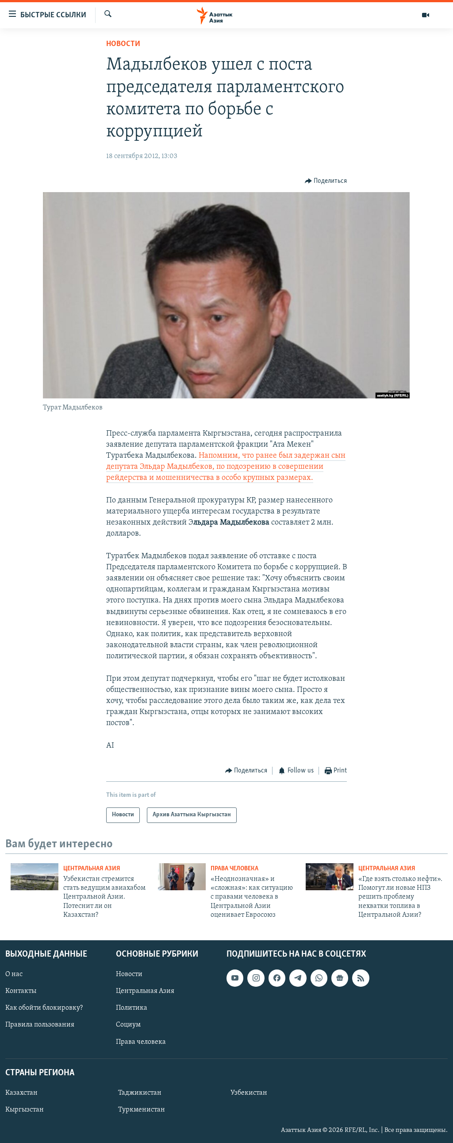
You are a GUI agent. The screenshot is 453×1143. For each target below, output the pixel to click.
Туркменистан (141, 1109)
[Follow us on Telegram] (297, 977)
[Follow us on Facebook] (277, 977)
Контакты (20, 991)
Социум (128, 1024)
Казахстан (21, 1092)
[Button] (326, 181)
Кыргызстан (24, 1109)
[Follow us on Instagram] (255, 977)
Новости (123, 44)
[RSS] (360, 977)
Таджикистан (139, 1092)
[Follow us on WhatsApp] (319, 977)
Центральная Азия (91, 868)
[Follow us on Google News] (339, 977)
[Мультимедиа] (425, 15)
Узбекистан (248, 1092)
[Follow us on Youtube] (234, 977)
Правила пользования (39, 1024)
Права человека (234, 868)
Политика (131, 1008)
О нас (14, 974)
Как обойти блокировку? (44, 1008)
